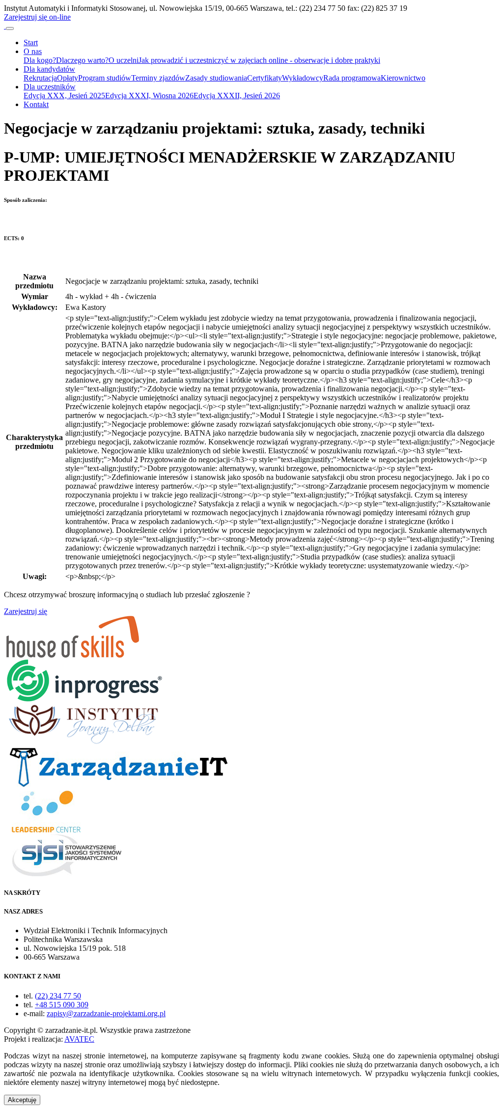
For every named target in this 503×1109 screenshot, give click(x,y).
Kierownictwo (403, 78)
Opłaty (67, 78)
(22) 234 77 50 (58, 996)
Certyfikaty (264, 78)
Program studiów (104, 78)
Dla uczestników (50, 87)
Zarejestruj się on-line (37, 17)
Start (31, 42)
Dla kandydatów (49, 69)
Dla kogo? (40, 60)
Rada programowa (352, 78)
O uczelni (124, 60)
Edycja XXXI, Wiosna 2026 (149, 95)
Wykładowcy (302, 78)
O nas (33, 51)
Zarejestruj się (25, 611)
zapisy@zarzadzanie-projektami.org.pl (106, 1013)
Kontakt (36, 104)
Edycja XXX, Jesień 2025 (64, 95)
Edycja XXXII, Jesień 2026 (237, 95)
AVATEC (79, 1039)
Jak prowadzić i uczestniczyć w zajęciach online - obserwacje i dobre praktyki (259, 60)
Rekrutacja (40, 78)
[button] (22, 1100)
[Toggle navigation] (10, 28)
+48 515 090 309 (61, 1004)
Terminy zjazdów (158, 78)
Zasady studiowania (216, 78)
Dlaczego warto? (82, 60)
